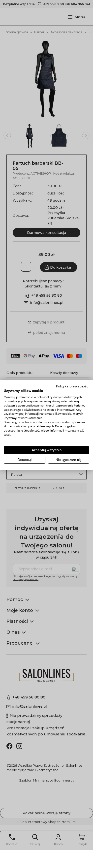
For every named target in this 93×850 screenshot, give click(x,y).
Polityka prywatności (72, 386)
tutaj (7, 435)
